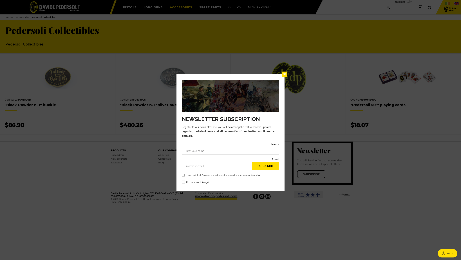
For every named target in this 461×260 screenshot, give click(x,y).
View (258, 175)
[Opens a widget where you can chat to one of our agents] (447, 253)
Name (275, 144)
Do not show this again (198, 182)
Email (275, 159)
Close (284, 74)
